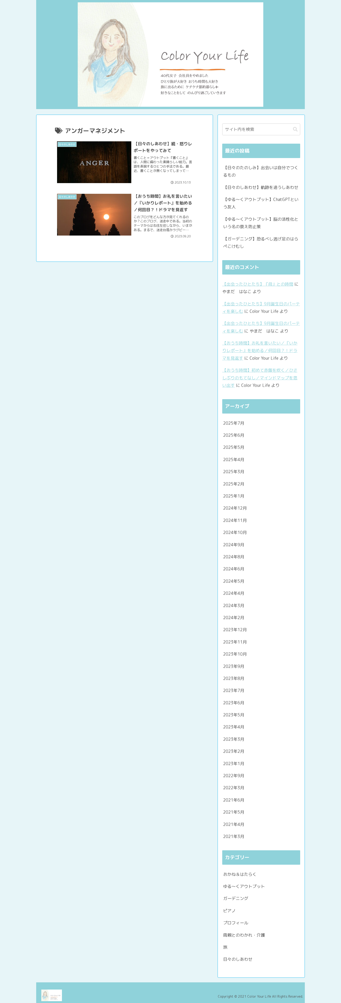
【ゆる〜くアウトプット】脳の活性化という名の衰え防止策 (260, 223)
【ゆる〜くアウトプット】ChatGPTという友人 (261, 203)
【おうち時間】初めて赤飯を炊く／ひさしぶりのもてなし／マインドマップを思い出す (259, 377)
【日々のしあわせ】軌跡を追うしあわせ (260, 187)
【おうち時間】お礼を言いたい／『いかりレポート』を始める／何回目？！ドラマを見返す (259, 350)
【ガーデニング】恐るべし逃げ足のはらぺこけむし (260, 242)
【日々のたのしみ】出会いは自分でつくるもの (260, 171)
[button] (295, 129)
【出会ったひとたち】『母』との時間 (257, 284)
